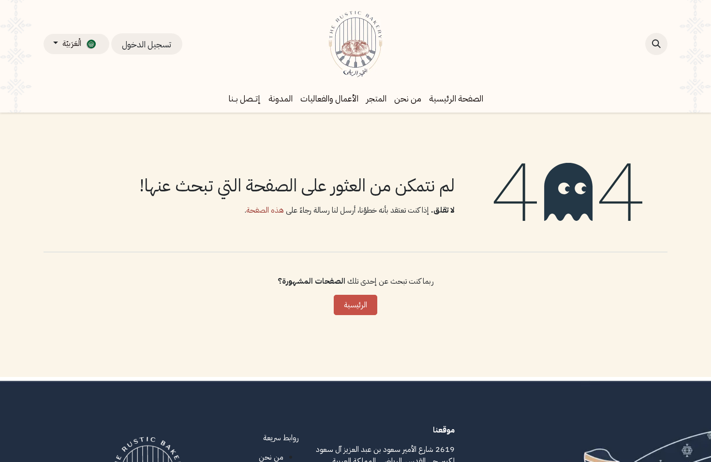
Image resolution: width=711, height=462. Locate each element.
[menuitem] (456, 98)
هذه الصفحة (265, 210)
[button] (656, 44)
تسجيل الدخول (146, 44)
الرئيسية (355, 305)
